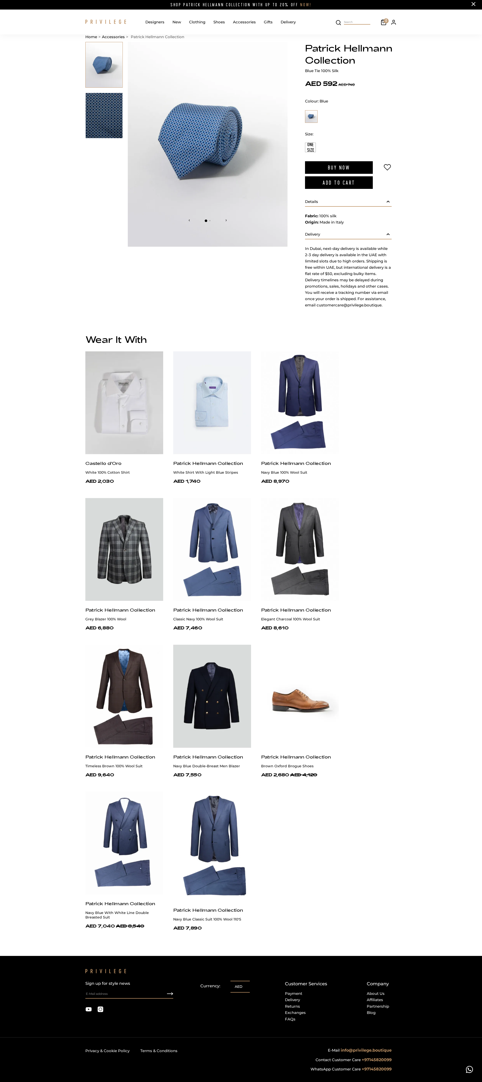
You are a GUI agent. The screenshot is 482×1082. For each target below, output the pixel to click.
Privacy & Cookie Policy (107, 1050)
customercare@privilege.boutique (349, 305)
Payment (293, 993)
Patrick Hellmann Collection (208, 463)
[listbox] (240, 987)
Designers (154, 22)
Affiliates (375, 999)
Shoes (219, 22)
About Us (376, 993)
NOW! (306, 4)
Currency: (210, 986)
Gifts (268, 22)
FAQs (290, 1019)
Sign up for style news (107, 983)
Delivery (288, 22)
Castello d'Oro (103, 463)
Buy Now (339, 168)
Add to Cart (339, 183)
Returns (292, 1006)
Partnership (378, 1006)
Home (91, 36)
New (176, 22)
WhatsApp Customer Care (351, 1069)
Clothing (197, 22)
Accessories (244, 22)
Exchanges (295, 1012)
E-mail (360, 1050)
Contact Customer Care (354, 1059)
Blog (371, 1012)
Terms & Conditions (158, 1050)
